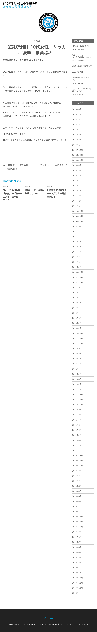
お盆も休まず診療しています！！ (83, 67)
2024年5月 (77, 246)
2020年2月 (77, 506)
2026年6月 (77, 119)
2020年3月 (77, 501)
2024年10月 (77, 221)
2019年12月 (77, 516)
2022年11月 (77, 338)
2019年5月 (77, 552)
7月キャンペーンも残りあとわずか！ (82, 89)
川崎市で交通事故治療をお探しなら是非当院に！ (56, 193)
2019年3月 (77, 562)
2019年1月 (77, 572)
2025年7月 (77, 175)
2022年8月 (77, 353)
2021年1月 (77, 450)
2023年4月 (77, 313)
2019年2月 (77, 567)
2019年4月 (77, 557)
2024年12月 (77, 211)
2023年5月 (77, 307)
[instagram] (45, 617)
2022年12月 (77, 333)
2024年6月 (77, 241)
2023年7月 (77, 297)
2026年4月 (77, 129)
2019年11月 (77, 521)
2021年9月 (77, 409)
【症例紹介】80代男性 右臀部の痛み (20, 167)
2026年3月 (77, 134)
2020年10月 (77, 465)
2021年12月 (77, 394)
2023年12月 (77, 272)
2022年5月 (77, 368)
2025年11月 (77, 155)
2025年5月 (77, 185)
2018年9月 (77, 593)
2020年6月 (77, 486)
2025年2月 (77, 200)
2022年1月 (77, 389)
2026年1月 (77, 144)
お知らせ (5, 186)
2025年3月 (77, 195)
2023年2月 (77, 323)
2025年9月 (77, 165)
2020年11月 (77, 460)
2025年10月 (77, 160)
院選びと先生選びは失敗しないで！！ (34, 191)
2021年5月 (77, 430)
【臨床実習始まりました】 (82, 78)
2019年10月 (77, 526)
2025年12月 (77, 150)
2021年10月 (77, 404)
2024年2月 (77, 262)
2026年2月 (77, 139)
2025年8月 (77, 170)
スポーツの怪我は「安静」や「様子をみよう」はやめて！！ (12, 195)
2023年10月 (77, 282)
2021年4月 (77, 435)
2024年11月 (77, 216)
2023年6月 (77, 302)
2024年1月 (77, 267)
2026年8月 (77, 109)
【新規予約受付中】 (81, 46)
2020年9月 (77, 470)
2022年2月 (77, 384)
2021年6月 (77, 424)
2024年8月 (77, 231)
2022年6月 (77, 363)
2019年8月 (77, 537)
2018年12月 (77, 577)
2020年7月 (77, 481)
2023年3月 (77, 318)
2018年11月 (77, 582)
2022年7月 (77, 358)
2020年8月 (77, 475)
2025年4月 (77, 190)
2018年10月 (77, 587)
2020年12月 (77, 455)
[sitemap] (51, 617)
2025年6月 (77, 180)
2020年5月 (77, 491)
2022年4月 (77, 374)
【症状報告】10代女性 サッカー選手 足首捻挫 (35, 49)
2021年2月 (77, 445)
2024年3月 (77, 256)
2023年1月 (77, 328)
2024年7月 (77, 236)
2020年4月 (77, 496)
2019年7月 (77, 542)
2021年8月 (77, 414)
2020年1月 (77, 511)
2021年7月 (77, 419)
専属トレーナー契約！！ (52, 165)
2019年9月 (77, 531)
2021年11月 (77, 399)
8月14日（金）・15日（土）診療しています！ (83, 56)
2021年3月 (77, 440)
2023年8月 (77, 292)
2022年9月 (77, 348)
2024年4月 (77, 251)
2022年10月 (77, 343)
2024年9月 (77, 226)
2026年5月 (77, 124)
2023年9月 (77, 287)
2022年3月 (77, 379)
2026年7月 (77, 114)
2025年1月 (77, 205)
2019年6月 (77, 547)
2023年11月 (77, 277)
